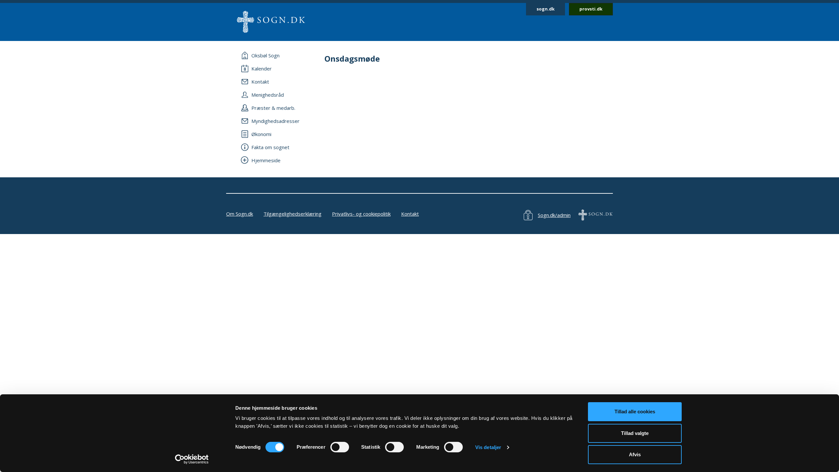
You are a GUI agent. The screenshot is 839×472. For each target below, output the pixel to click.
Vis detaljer (488, 447)
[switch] (339, 447)
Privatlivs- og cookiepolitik (361, 213)
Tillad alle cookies (635, 411)
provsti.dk (590, 9)
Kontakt (410, 213)
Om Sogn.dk (239, 213)
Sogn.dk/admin (554, 215)
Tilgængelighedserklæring (292, 213)
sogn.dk (546, 9)
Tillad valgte (635, 433)
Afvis (635, 454)
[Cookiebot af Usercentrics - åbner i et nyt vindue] (192, 459)
